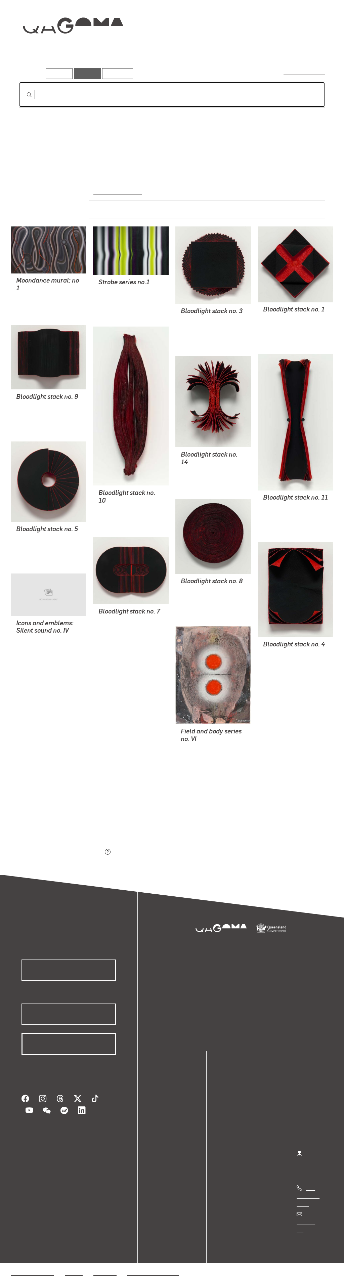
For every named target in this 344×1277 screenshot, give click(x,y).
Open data (171, 1102)
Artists (275, 49)
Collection (68, 47)
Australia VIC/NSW (116, 191)
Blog (164, 1134)
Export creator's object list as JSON (60, 852)
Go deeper (310, 49)
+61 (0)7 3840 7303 (308, 1195)
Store (165, 1126)
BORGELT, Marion (37, 298)
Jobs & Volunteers (32, 1264)
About (166, 1142)
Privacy (73, 1264)
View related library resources (54, 814)
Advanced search (305, 72)
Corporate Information (152, 1264)
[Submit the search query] (23, 94)
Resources (116, 73)
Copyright (104, 1264)
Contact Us (309, 1222)
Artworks (242, 49)
